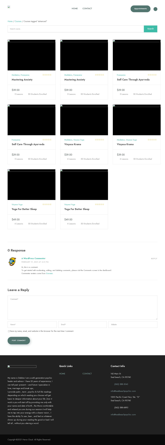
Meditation (16, 75)
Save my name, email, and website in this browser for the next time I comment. (42, 331)
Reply (154, 258)
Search (150, 28)
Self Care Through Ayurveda (133, 79)
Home (10, 21)
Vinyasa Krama (72, 144)
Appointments (140, 8)
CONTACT (87, 8)
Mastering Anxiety (22, 79)
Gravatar (49, 273)
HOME (75, 8)
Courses (18, 21)
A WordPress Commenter (33, 258)
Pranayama (25, 75)
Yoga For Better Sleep (24, 209)
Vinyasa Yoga (78, 139)
